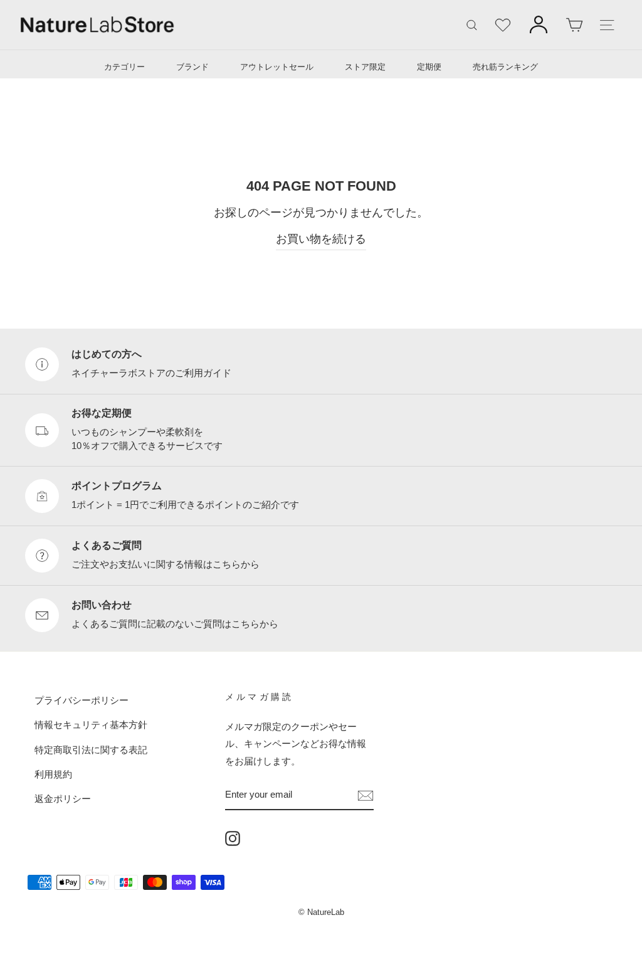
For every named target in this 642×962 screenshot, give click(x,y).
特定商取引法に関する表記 (90, 749)
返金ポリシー (62, 798)
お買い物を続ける (321, 239)
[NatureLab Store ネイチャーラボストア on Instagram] (232, 838)
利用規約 (53, 774)
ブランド (192, 66)
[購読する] (365, 795)
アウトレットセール (276, 66)
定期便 (429, 66)
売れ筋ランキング (505, 66)
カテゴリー (124, 66)
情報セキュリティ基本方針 (90, 724)
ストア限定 (365, 66)
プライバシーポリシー (81, 700)
